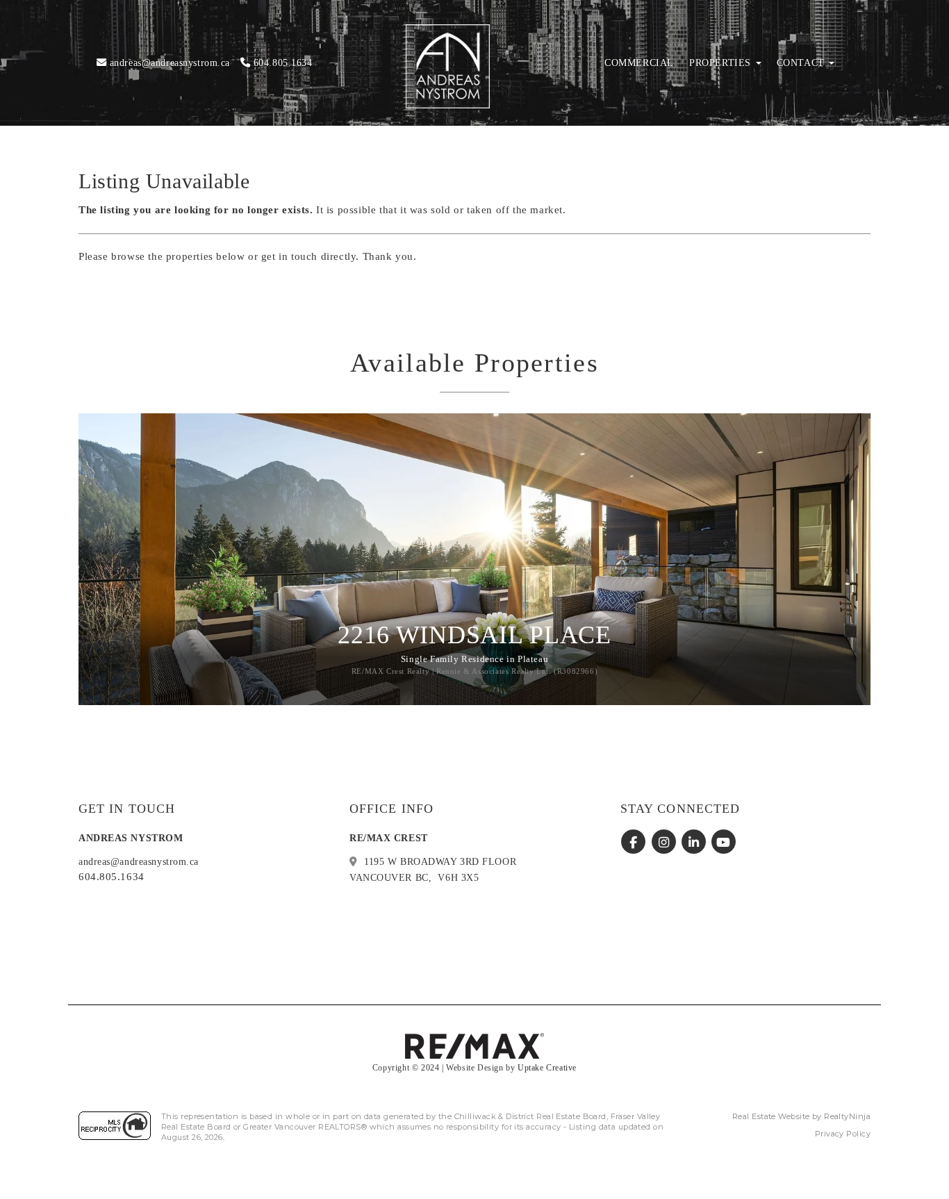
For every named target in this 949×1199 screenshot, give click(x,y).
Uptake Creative (547, 1068)
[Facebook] (635, 842)
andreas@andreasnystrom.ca (168, 62)
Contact (802, 63)
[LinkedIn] (695, 842)
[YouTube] (723, 842)
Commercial (639, 63)
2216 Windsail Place (474, 635)
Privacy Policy (842, 1134)
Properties (721, 63)
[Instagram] (665, 842)
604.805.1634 (281, 62)
